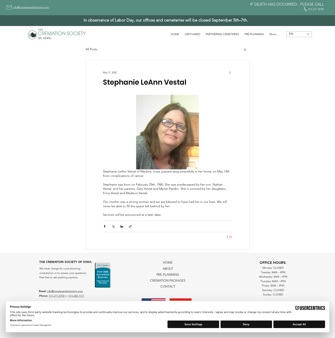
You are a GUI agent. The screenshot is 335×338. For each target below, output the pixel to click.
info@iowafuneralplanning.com (65, 291)
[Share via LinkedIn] (121, 226)
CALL (319, 4)
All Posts (91, 49)
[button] (245, 49)
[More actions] (230, 73)
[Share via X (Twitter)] (113, 226)
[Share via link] (130, 226)
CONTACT (167, 286)
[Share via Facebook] (104, 226)
